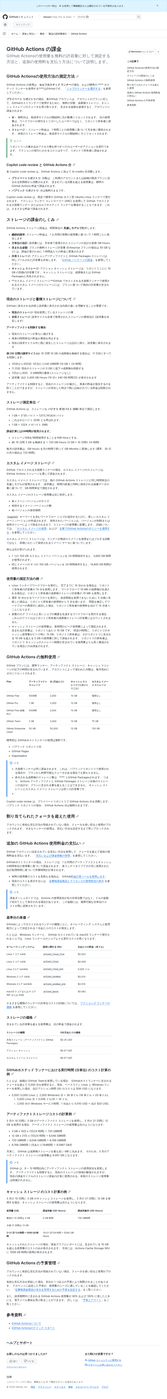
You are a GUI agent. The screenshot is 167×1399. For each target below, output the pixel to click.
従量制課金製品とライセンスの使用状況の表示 (76, 881)
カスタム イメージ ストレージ (29, 463)
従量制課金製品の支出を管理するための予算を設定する (47, 1289)
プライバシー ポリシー (17, 1367)
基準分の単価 (16, 917)
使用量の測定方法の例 (23, 579)
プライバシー (45, 1386)
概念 (42, 33)
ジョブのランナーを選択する (83, 88)
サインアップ (23, 24)
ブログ (104, 1386)
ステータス (60, 1386)
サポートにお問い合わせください (105, 1364)
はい (15, 1361)
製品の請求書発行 (58, 33)
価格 (70, 1386)
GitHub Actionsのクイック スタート (33, 1328)
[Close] (157, 5)
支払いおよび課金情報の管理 (53, 855)
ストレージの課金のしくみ (31, 219)
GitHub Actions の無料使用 (31, 656)
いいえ (30, 1361)
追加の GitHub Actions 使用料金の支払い (44, 843)
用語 (33, 1386)
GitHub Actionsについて (26, 1323)
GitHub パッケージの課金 (77, 260)
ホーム (14, 33)
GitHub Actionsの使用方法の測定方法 (41, 76)
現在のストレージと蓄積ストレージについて (39, 299)
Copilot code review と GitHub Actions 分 (39, 165)
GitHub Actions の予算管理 (31, 1263)
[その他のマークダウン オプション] (158, 51)
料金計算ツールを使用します (88, 876)
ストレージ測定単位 (21, 402)
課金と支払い (29, 33)
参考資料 (14, 1314)
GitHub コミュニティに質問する (104, 1360)
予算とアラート (92, 1300)
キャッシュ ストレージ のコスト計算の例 (37, 1192)
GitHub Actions (79, 33)
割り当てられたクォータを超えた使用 (41, 816)
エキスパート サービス (87, 1386)
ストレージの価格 (20, 1017)
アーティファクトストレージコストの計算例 (39, 1114)
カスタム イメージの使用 (31, 528)
